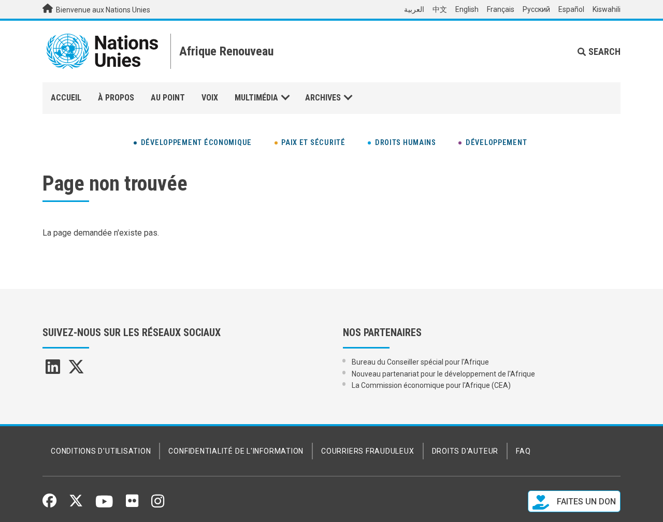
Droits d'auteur (465, 451)
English (467, 9)
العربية (414, 9)
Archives (323, 98)
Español (571, 9)
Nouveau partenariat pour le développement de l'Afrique (443, 374)
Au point (168, 98)
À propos (116, 98)
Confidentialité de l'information (236, 451)
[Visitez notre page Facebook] (49, 504)
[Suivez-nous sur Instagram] (158, 505)
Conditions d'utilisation (101, 451)
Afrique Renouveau (226, 51)
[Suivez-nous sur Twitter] (76, 504)
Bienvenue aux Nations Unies (102, 10)
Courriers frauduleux (367, 451)
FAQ (523, 451)
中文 (440, 9)
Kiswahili (607, 9)
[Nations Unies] (102, 51)
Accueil (66, 98)
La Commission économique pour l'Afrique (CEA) (431, 385)
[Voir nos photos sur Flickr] (132, 504)
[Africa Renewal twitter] (76, 370)
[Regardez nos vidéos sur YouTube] (104, 506)
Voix (209, 98)
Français (500, 9)
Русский (536, 9)
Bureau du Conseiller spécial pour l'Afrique (420, 362)
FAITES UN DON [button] (585, 501)
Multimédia (256, 98)
